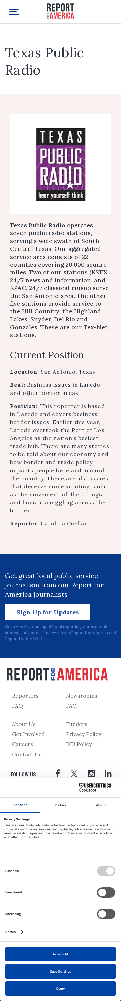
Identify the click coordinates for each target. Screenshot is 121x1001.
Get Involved (28, 734)
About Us (24, 724)
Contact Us (27, 754)
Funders (76, 724)
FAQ (17, 705)
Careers (22, 744)
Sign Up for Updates (47, 612)
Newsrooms (81, 695)
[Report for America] (60, 10)
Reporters (25, 695)
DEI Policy (79, 744)
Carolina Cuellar (64, 523)
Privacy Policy (83, 734)
